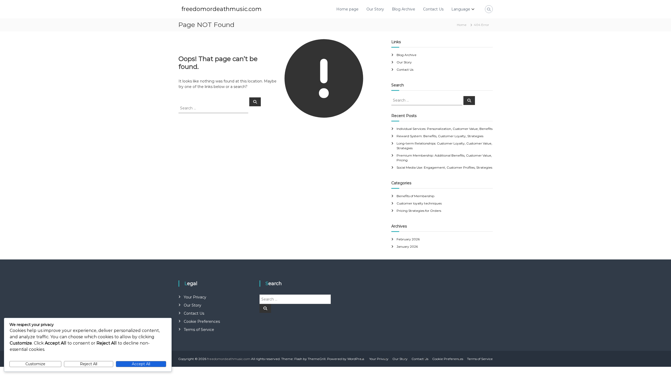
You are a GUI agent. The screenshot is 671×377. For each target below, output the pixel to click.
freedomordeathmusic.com (221, 9)
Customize (35, 364)
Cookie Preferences (202, 321)
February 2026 (408, 239)
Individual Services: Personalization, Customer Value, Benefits (445, 129)
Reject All (88, 364)
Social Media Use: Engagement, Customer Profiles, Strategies (444, 167)
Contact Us (433, 9)
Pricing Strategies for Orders (419, 211)
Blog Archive (403, 9)
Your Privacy (195, 297)
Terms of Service (199, 329)
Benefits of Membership (415, 196)
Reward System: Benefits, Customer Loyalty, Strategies (440, 136)
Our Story (375, 9)
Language (460, 9)
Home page (347, 9)
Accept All (141, 364)
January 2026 (407, 246)
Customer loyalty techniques (419, 203)
